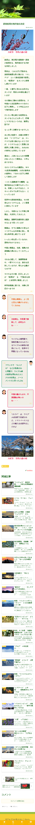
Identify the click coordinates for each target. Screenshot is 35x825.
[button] (31, 463)
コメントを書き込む (17, 801)
